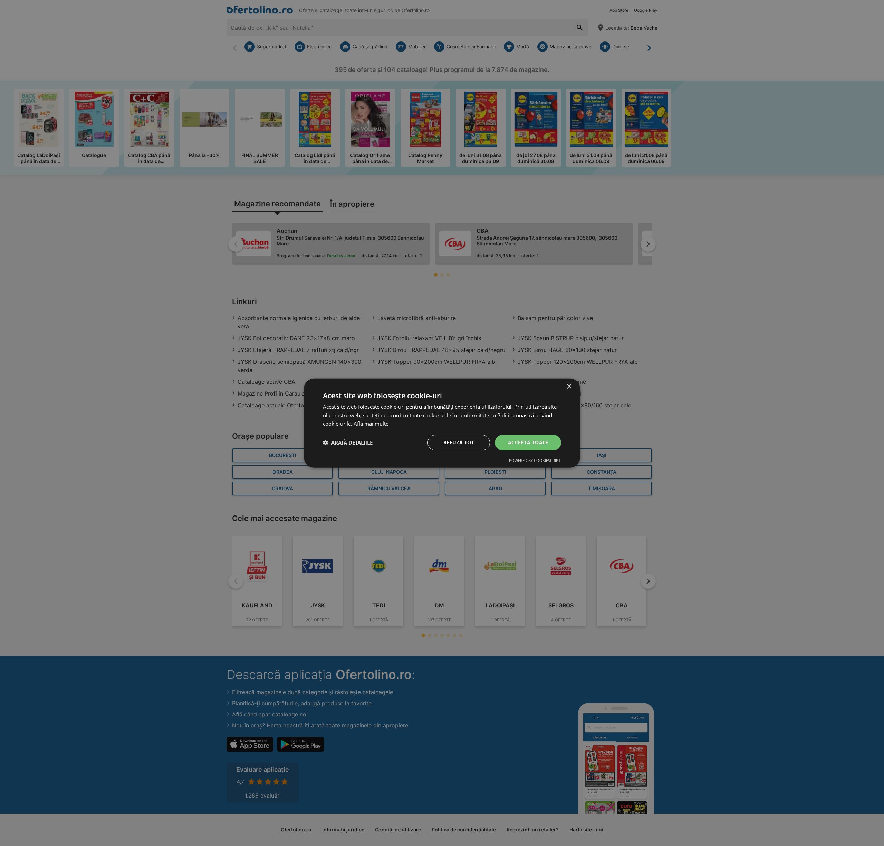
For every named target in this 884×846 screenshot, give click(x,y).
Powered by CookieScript (534, 460)
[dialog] (442, 422)
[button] (348, 442)
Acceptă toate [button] (528, 442)
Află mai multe (371, 423)
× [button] (568, 386)
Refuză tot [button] (458, 442)
